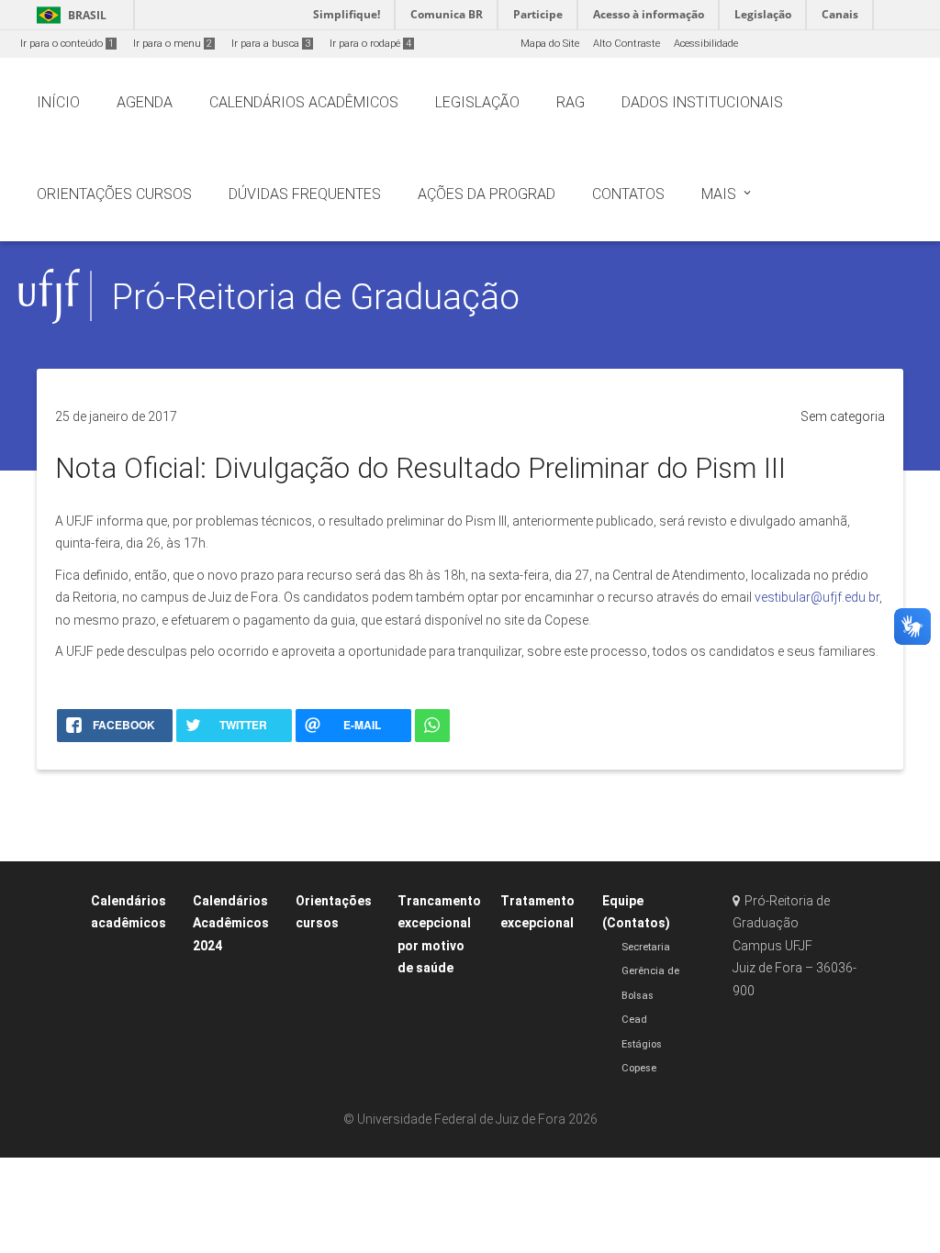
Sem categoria (842, 416)
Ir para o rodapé (370, 44)
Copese (638, 1068)
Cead (634, 1020)
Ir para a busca (270, 44)
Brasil (68, 15)
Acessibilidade (706, 44)
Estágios (641, 1044)
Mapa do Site (549, 44)
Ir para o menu (172, 44)
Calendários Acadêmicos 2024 (231, 923)
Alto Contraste (626, 44)
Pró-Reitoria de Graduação (316, 296)
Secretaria (645, 947)
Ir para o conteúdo (67, 44)
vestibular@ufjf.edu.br (817, 597)
